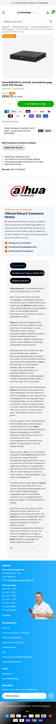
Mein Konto (7, 674)
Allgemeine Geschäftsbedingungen (17, 657)
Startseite (6, 27)
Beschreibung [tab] (18, 265)
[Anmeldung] (47, 12)
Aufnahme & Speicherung (41, 27)
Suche (51, 21)
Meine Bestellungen (10, 678)
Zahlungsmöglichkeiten (12, 637)
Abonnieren (51, 696)
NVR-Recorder (8, 29)
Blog (4, 652)
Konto (5, 668)
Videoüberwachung (20, 27)
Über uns (6, 628)
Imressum (6, 615)
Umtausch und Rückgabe (13, 642)
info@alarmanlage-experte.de (21, 580)
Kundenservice (9, 622)
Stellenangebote (9, 647)
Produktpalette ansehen (3, 12)
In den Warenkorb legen (35, 104)
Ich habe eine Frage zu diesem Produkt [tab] (28, 273)
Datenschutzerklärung (11, 662)
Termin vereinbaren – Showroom (15, 633)
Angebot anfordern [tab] (20, 281)
